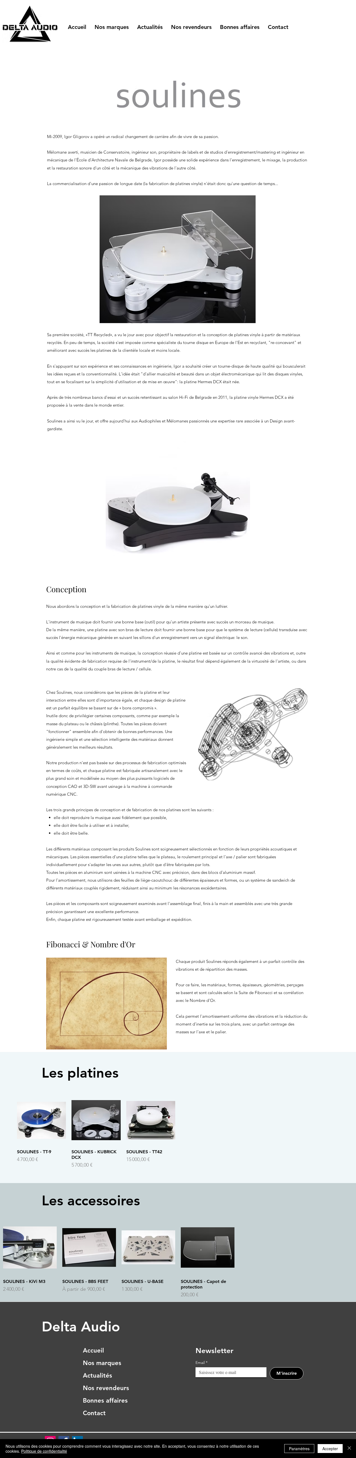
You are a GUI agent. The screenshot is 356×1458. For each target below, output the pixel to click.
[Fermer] (349, 1449)
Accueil (93, 1350)
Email (201, 1362)
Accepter (330, 1448)
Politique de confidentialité (44, 1451)
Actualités (97, 1375)
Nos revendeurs (105, 1388)
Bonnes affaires (105, 1400)
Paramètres (299, 1448)
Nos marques (102, 1363)
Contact (94, 1413)
